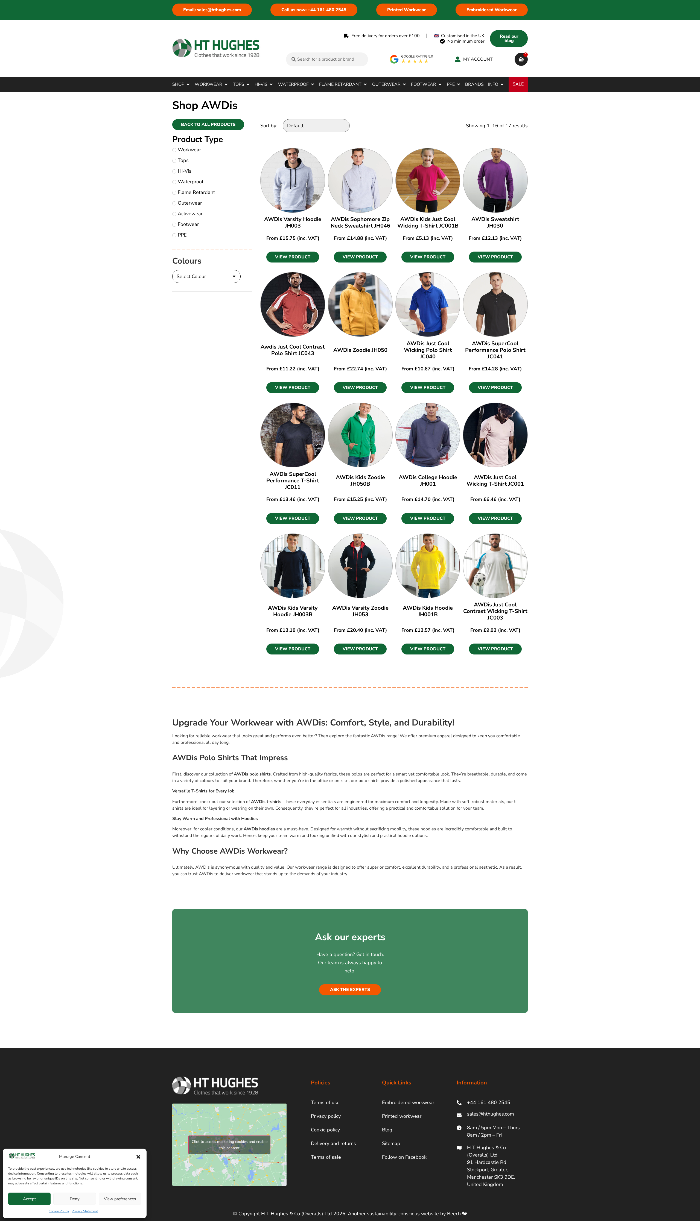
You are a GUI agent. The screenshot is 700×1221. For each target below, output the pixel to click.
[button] (138, 1157)
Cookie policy (325, 1129)
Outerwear (190, 203)
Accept (29, 1199)
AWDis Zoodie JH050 (360, 350)
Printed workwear (401, 1116)
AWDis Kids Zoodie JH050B (360, 481)
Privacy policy (326, 1116)
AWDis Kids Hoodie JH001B (428, 611)
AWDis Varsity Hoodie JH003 (292, 222)
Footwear (188, 224)
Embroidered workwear (408, 1102)
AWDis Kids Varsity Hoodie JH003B (293, 611)
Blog (387, 1129)
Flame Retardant (196, 192)
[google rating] (411, 59)
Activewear (190, 213)
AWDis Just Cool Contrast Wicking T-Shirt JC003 (495, 611)
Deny (75, 1199)
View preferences (120, 1199)
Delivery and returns (333, 1143)
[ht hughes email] (492, 1115)
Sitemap (391, 1143)
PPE (182, 235)
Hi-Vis (184, 171)
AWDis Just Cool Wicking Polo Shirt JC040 (428, 350)
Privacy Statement (85, 1211)
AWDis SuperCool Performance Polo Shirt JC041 (495, 350)
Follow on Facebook (404, 1157)
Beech (454, 1213)
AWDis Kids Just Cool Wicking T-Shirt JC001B (428, 222)
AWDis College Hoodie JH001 (428, 481)
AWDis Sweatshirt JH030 (495, 222)
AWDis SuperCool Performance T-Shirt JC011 (292, 480)
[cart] (521, 59)
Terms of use (325, 1102)
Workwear (189, 149)
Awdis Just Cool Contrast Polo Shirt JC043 (293, 350)
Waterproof (190, 181)
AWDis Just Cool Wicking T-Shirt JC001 (495, 481)
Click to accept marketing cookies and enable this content (229, 1145)
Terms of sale (326, 1157)
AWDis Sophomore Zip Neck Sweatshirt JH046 (360, 222)
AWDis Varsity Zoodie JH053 (360, 611)
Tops (183, 160)
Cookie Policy (59, 1211)
